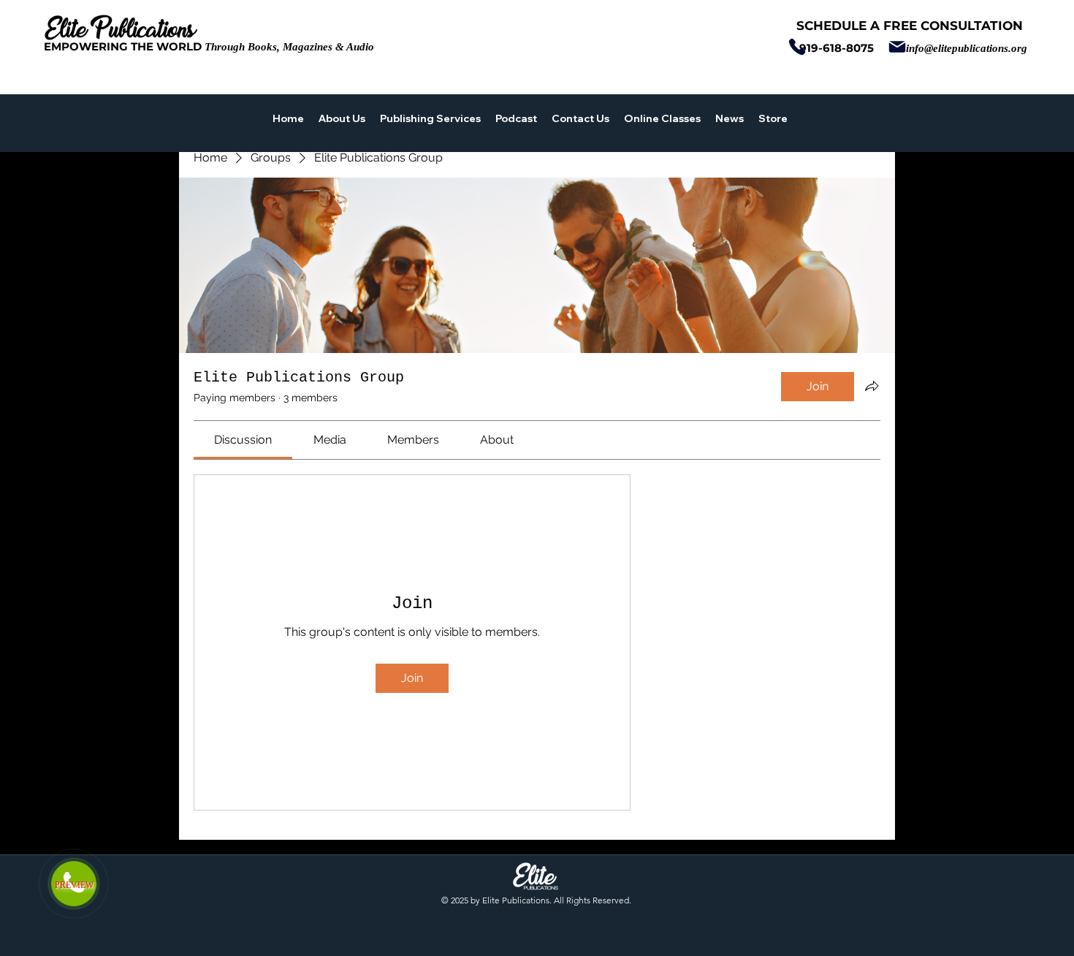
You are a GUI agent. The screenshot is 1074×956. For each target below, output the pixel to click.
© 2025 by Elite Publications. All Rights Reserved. (536, 900)
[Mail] (897, 47)
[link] (243, 440)
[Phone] (797, 47)
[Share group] (871, 386)
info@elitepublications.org (966, 48)
